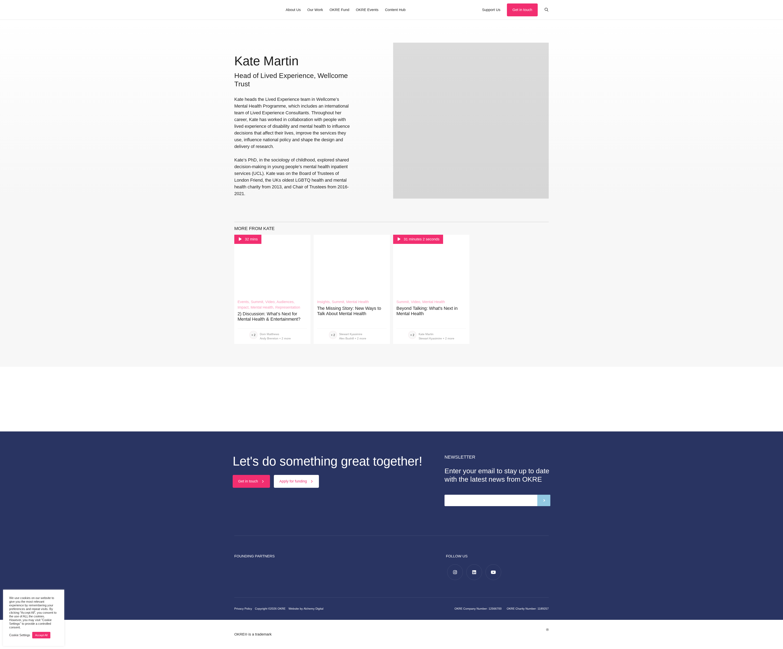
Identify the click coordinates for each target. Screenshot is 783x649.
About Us (293, 10)
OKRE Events (367, 10)
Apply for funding (293, 481)
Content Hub (395, 10)
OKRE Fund (339, 10)
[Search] (546, 10)
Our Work (315, 10)
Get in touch (522, 10)
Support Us (491, 10)
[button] (19, 635)
